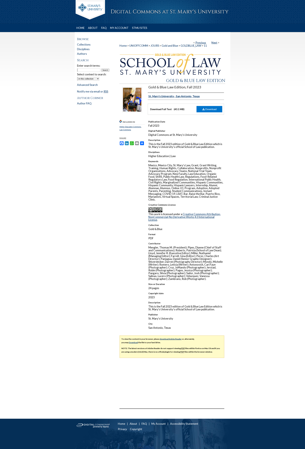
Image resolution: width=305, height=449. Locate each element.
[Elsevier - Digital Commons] (94, 434)
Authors (82, 53)
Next (214, 42)
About (133, 423)
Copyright (136, 429)
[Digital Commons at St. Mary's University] (152, 12)
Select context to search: (91, 74)
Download (211, 109)
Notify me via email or (92, 91)
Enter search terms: (88, 65)
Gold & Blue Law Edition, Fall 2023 (174, 87)
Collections (84, 44)
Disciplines (83, 49)
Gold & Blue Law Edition (195, 81)
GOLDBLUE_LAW (191, 45)
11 (205, 45)
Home (123, 45)
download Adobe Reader (171, 339)
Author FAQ (84, 103)
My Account (158, 423)
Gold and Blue (170, 45)
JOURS (155, 45)
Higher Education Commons (130, 127)
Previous (200, 42)
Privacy (122, 429)
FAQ (144, 423)
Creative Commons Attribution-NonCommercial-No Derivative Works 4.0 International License (184, 216)
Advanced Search (87, 84)
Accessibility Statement (184, 423)
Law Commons (125, 130)
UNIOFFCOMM (138, 45)
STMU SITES (139, 28)
